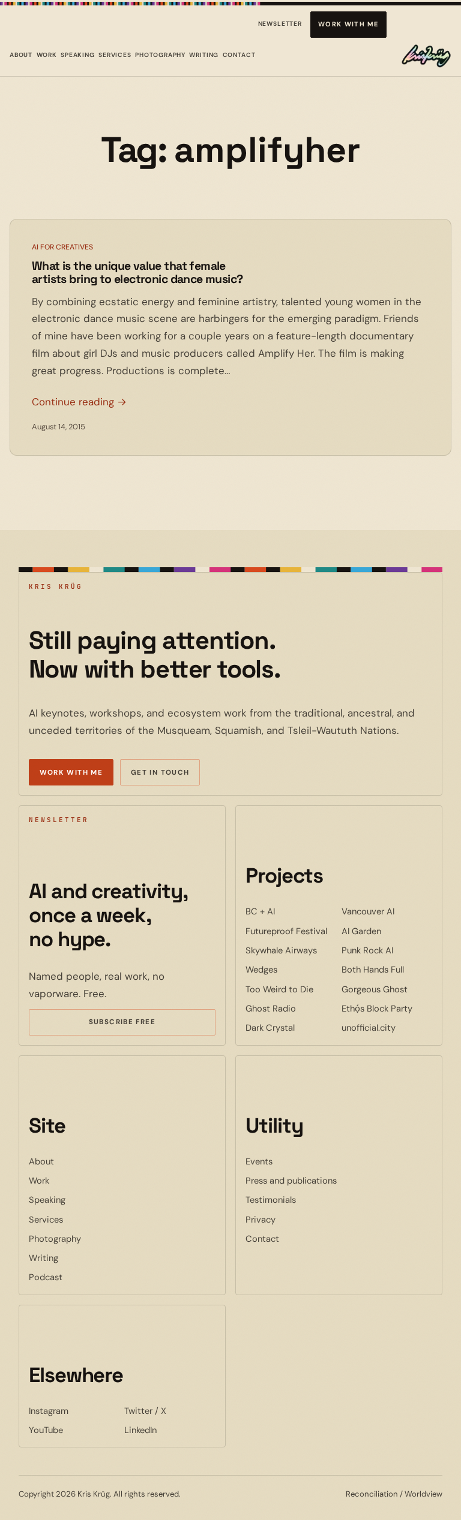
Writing (203, 55)
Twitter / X (169, 1410)
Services (114, 55)
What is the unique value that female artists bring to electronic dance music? (137, 273)
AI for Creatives (62, 247)
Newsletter (280, 26)
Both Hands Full (387, 969)
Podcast (45, 1277)
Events (259, 1161)
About (21, 55)
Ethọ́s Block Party (387, 1008)
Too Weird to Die (291, 989)
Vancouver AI (387, 911)
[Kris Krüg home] (426, 56)
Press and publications (291, 1181)
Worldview (423, 1494)
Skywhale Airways (291, 950)
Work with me (348, 24)
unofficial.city (387, 1027)
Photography (160, 55)
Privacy (261, 1220)
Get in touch (160, 772)
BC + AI (291, 911)
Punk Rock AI (387, 950)
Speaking (78, 55)
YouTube (74, 1429)
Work (47, 55)
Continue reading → (79, 401)
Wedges (291, 969)
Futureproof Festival (291, 931)
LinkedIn (169, 1429)
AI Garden (387, 931)
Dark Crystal (291, 1027)
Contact (239, 55)
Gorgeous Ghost (387, 989)
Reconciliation (372, 1494)
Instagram (74, 1410)
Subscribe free (140, 1024)
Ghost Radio (291, 1008)
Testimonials (271, 1200)
